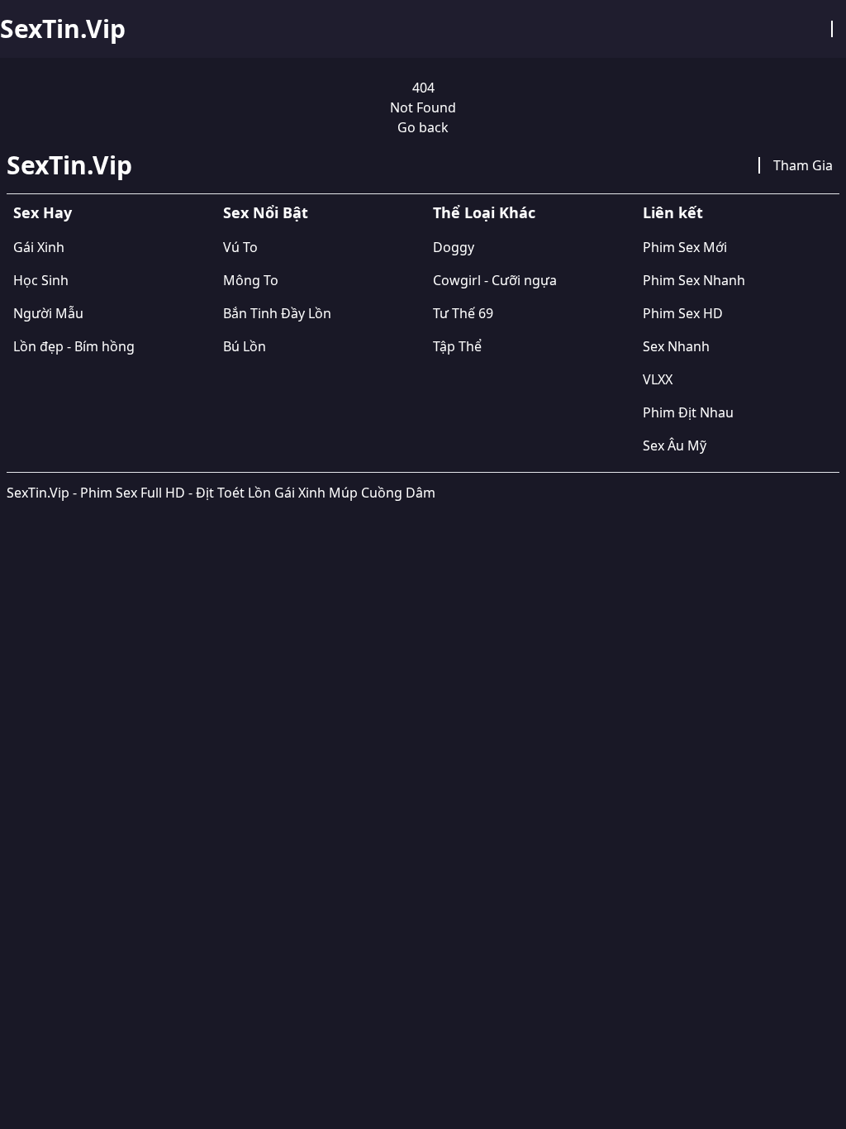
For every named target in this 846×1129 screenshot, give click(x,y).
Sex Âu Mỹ (674, 445)
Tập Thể (457, 346)
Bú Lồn (244, 346)
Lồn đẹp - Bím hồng (74, 346)
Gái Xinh (38, 247)
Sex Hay (42, 212)
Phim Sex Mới (685, 247)
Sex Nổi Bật (265, 212)
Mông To (250, 280)
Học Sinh (41, 280)
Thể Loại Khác (484, 212)
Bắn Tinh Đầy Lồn (277, 313)
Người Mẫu (48, 313)
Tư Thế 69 (463, 313)
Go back (423, 127)
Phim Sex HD (683, 313)
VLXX (658, 379)
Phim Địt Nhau (688, 412)
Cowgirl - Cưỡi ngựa (495, 280)
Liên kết (673, 212)
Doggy (453, 247)
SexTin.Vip (63, 29)
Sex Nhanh (676, 346)
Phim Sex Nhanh (694, 280)
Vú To (240, 247)
